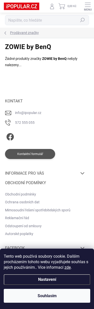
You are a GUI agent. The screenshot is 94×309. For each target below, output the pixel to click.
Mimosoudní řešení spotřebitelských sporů (37, 210)
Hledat (82, 20)
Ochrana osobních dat (22, 202)
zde (67, 267)
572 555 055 (25, 123)
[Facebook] (9, 136)
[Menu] (87, 6)
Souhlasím (47, 295)
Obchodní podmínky (20, 194)
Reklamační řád (17, 218)
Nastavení (47, 279)
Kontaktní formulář (30, 154)
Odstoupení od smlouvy (23, 226)
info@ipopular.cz (28, 113)
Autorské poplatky (19, 234)
